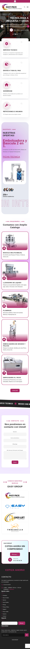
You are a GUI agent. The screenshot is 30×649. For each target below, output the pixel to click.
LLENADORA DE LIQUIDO (12, 282)
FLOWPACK (7, 310)
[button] (12, 34)
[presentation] (2, 26)
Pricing (4, 604)
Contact (4, 616)
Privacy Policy (6, 607)
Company (5, 595)
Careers (4, 613)
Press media (5, 611)
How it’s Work (6, 597)
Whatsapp (14, 554)
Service (4, 600)
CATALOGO (15, 390)
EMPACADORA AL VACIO (12, 377)
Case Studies (6, 602)
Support (4, 609)
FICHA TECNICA (11, 157)
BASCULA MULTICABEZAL (12, 253)
